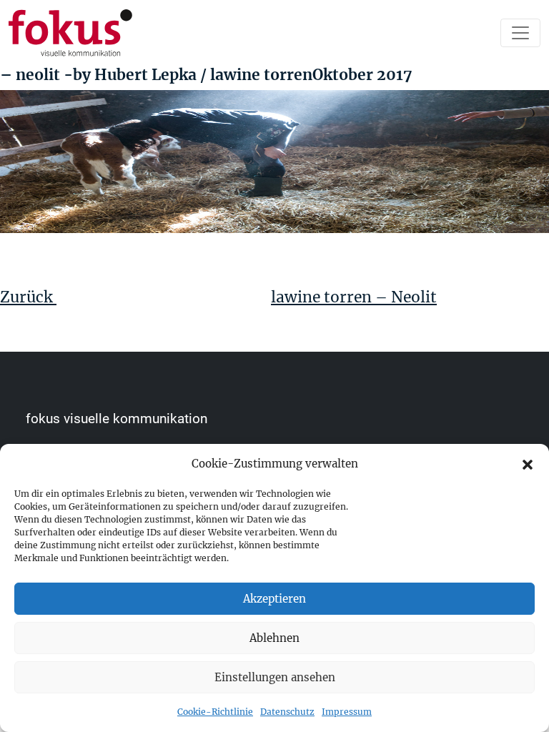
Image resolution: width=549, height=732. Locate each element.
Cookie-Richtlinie (215, 711)
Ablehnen (274, 638)
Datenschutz (287, 711)
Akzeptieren (274, 598)
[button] (527, 464)
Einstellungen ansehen (274, 677)
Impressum (347, 711)
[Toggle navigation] (520, 33)
